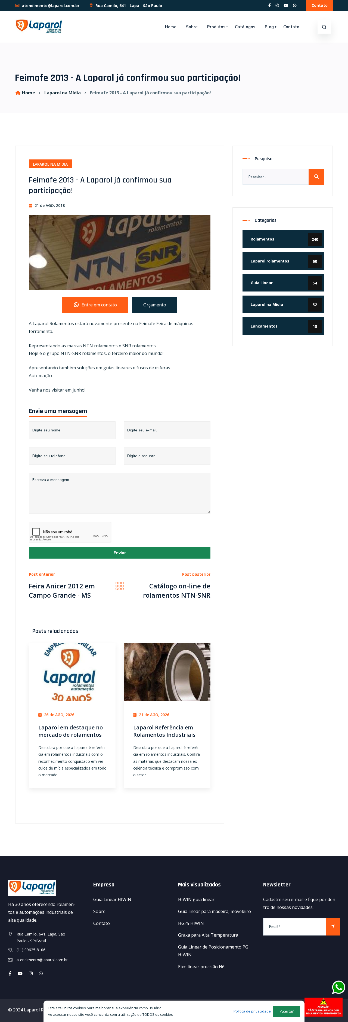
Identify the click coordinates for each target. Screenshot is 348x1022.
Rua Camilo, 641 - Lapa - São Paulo (128, 5)
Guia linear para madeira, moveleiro (214, 911)
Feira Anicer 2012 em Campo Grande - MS (62, 590)
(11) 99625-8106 (31, 949)
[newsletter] (333, 927)
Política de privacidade (252, 1011)
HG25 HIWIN (191, 923)
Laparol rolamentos (284, 261)
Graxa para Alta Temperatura (208, 935)
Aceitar (287, 1011)
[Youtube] (20, 973)
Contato (320, 5)
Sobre (192, 27)
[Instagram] (277, 5)
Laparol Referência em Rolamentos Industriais (164, 731)
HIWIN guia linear (196, 899)
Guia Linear (284, 283)
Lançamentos (284, 326)
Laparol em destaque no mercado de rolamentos (70, 731)
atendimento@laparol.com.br (50, 5)
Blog (269, 27)
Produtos (216, 27)
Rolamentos (284, 239)
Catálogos (245, 27)
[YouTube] (286, 5)
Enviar (120, 553)
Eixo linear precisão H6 (201, 967)
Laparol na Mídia (62, 93)
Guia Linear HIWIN (112, 899)
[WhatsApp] (295, 5)
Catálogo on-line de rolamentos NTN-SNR (176, 590)
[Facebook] (269, 5)
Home (170, 27)
